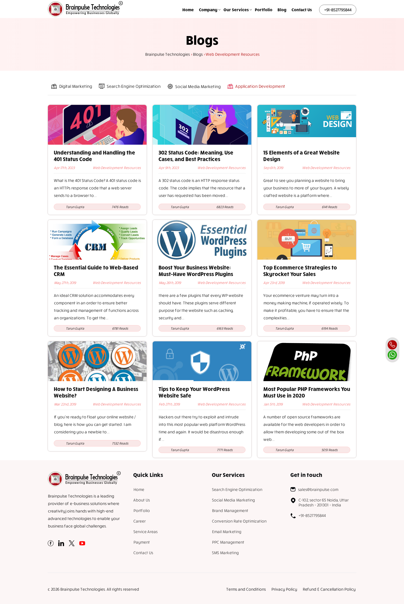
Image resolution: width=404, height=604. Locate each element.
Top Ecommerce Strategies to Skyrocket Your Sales (300, 270)
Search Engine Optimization (133, 86)
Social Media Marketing (197, 86)
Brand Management (230, 510)
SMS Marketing (225, 552)
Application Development (260, 86)
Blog (282, 9)
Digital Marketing (75, 86)
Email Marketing (226, 531)
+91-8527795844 (337, 9)
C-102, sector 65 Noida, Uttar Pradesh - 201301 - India (323, 502)
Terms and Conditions (246, 589)
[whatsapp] (392, 355)
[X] (72, 544)
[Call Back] (392, 345)
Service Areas (145, 531)
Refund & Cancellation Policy (329, 589)
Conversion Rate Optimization (239, 521)
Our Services (236, 9)
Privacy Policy (284, 589)
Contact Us (302, 9)
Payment (141, 542)
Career (139, 521)
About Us (141, 499)
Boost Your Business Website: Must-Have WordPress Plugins (196, 270)
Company (208, 9)
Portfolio (263, 9)
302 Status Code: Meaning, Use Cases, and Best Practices (196, 155)
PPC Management (228, 542)
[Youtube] (82, 544)
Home (188, 9)
